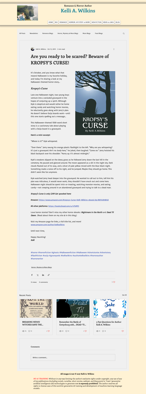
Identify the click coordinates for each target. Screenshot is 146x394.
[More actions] (113, 49)
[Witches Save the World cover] (36, 308)
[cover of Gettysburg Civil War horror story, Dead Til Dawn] (73, 308)
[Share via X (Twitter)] (37, 275)
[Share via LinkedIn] (43, 275)
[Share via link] (49, 275)
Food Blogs (99, 33)
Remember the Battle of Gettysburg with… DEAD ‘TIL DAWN (72, 323)
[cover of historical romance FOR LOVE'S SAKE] (110, 308)
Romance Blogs (47, 33)
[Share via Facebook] (32, 275)
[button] (124, 33)
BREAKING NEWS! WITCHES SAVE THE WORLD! (32, 323)
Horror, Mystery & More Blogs (68, 33)
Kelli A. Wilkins (78, 10)
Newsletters (34, 33)
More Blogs (86, 33)
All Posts (22, 33)
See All (124, 295)
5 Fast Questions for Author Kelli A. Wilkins (108, 323)
